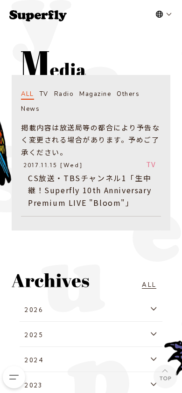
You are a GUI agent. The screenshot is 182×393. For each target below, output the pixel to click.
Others (128, 94)
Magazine (95, 94)
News (30, 109)
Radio (64, 94)
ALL (27, 94)
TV (44, 94)
